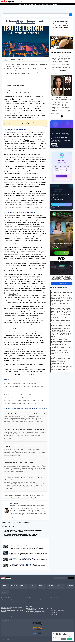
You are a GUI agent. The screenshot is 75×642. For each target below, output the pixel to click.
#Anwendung (6, 497)
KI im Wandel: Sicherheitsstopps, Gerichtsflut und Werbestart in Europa (24, 552)
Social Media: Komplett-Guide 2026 (8, 599)
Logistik (27, 139)
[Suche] (33, 1)
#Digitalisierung (40, 495)
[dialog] (63, 636)
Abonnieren (71, 577)
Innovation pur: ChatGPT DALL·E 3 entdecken (13, 531)
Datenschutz (54, 601)
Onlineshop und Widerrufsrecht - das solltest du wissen (12, 605)
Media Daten (54, 612)
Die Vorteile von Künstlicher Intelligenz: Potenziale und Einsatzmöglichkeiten (20, 536)
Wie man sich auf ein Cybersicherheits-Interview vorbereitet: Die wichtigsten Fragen (35, 612)
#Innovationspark (18, 495)
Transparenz (41, 148)
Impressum (54, 599)
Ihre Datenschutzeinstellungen (58, 610)
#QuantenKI (33, 497)
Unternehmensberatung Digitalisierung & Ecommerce (11, 616)
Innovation (6, 351)
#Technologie (13, 497)
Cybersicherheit (36, 159)
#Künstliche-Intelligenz (8, 495)
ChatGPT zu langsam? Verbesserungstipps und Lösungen (21, 558)
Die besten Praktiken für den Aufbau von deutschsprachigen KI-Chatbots (20, 535)
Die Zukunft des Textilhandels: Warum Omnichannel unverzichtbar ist (11, 602)
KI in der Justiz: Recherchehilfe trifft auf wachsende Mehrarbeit (23, 564)
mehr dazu (54, 144)
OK (69, 639)
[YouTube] (12, 517)
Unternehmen (33, 134)
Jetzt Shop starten (62, 283)
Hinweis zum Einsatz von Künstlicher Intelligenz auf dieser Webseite (16, 522)
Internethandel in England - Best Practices (34, 603)
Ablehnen (63, 639)
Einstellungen (57, 639)
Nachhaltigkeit (33, 148)
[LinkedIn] (10, 517)
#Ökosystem (25, 495)
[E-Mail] (16, 517)
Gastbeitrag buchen (56, 614)
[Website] (14, 517)
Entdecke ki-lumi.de (62, 175)
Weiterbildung (12, 293)
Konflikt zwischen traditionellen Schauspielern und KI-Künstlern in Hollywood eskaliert (22, 534)
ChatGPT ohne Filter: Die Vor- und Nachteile (13, 532)
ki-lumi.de (61, 178)
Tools (53, 608)
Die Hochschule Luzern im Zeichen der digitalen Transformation (35, 606)
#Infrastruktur (20, 497)
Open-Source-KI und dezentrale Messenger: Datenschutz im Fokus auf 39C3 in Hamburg (23, 530)
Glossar (53, 606)
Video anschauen (62, 70)
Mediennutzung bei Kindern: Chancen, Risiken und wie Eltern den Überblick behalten (11, 608)
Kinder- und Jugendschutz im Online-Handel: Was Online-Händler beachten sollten (37, 609)
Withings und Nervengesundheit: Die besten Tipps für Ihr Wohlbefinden (12, 611)
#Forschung (32, 495)
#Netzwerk (27, 497)
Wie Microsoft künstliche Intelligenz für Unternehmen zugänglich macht (24, 545)
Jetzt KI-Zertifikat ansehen (61, 204)
